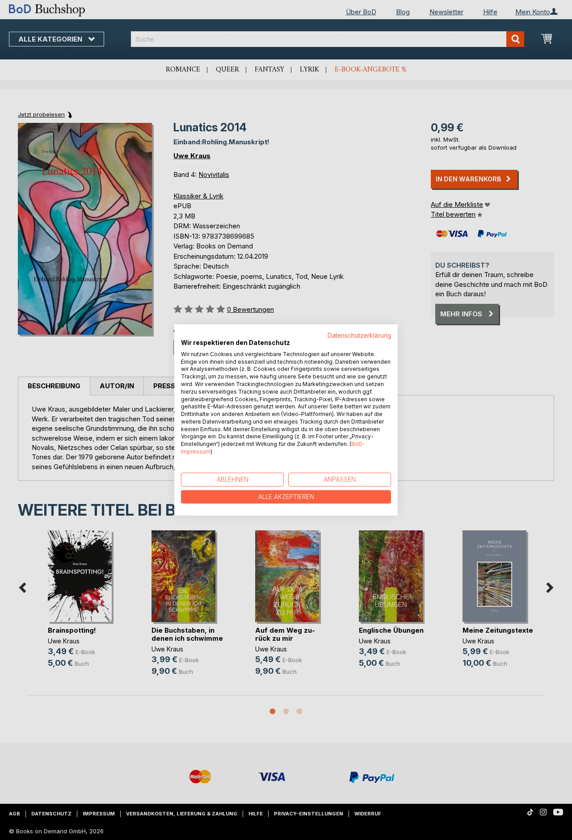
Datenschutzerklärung (359, 335)
